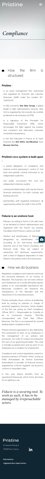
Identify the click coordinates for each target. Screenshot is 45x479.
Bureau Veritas (10, 145)
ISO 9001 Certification (27, 142)
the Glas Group (27, 105)
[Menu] (40, 4)
